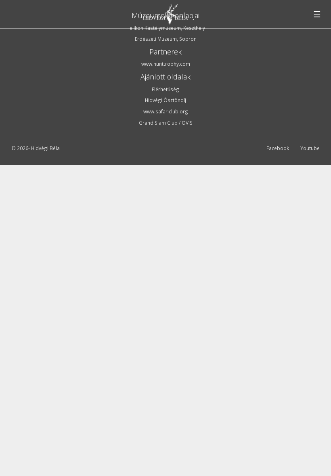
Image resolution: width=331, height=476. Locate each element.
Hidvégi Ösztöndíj (165, 100)
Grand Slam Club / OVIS (166, 122)
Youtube (310, 148)
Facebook (277, 148)
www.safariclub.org (165, 111)
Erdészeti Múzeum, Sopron (166, 38)
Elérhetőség (165, 89)
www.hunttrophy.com (165, 64)
